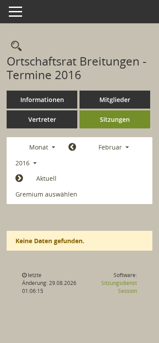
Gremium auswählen (46, 194)
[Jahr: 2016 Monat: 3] (19, 178)
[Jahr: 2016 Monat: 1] (72, 147)
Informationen (42, 99)
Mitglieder (114, 99)
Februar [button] (111, 147)
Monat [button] (39, 147)
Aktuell (46, 178)
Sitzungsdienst (119, 287)
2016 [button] (23, 163)
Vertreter (42, 119)
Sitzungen (115, 119)
